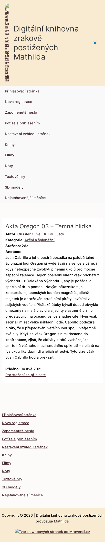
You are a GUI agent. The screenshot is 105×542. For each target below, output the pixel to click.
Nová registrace (18, 102)
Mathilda (61, 521)
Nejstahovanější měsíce (25, 198)
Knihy (10, 144)
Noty (9, 166)
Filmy (9, 155)
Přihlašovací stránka (22, 91)
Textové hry (15, 176)
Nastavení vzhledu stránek (28, 134)
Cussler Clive (29, 234)
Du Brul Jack (53, 234)
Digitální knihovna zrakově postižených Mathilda (46, 42)
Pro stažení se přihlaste (25, 375)
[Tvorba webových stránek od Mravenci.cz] (52, 530)
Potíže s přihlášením (22, 123)
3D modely (14, 187)
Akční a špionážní (39, 240)
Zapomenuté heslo (21, 112)
